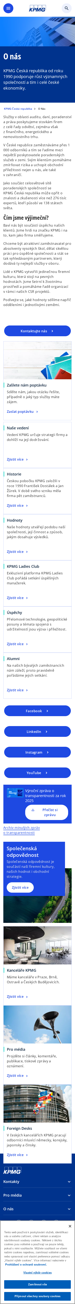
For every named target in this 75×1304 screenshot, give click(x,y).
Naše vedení (18, 427)
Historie (14, 474)
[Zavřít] (70, 1226)
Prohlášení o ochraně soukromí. (26, 1264)
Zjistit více (20, 887)
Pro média (16, 1049)
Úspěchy (14, 612)
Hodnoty (14, 520)
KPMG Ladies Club (23, 566)
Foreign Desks (19, 1128)
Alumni (13, 658)
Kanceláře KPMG (21, 970)
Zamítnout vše (37, 1284)
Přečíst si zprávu (50, 812)
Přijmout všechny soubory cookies (37, 1296)
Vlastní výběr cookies (37, 1272)
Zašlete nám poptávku (26, 385)
